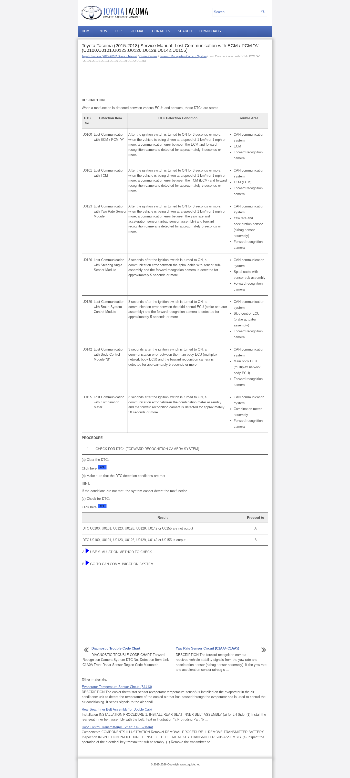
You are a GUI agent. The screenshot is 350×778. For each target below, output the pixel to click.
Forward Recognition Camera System (183, 56)
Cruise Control (148, 56)
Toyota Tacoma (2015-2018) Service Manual (109, 56)
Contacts (161, 31)
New (103, 31)
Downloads (210, 31)
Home (87, 31)
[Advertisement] (175, 79)
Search (185, 31)
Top (118, 31)
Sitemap (137, 31)
